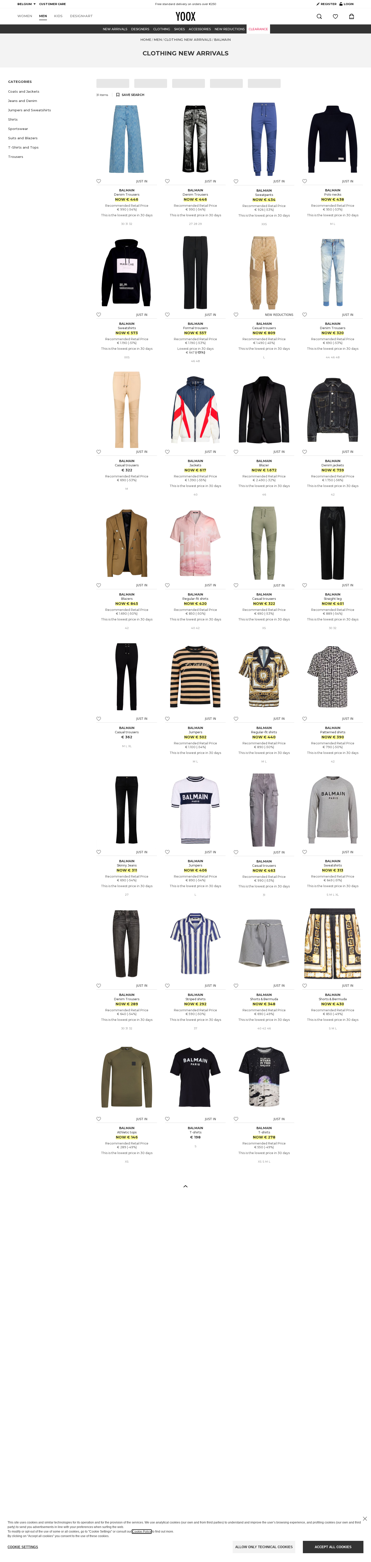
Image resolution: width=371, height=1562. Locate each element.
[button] (49, 91)
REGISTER (328, 4)
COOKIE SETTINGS (23, 1547)
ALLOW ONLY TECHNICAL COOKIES (264, 1547)
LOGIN (346, 5)
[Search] (319, 16)
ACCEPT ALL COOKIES (333, 1547)
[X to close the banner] (365, 1519)
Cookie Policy (141, 1531)
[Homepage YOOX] (185, 16)
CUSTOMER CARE (52, 4)
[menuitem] (24, 16)
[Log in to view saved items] (335, 16)
